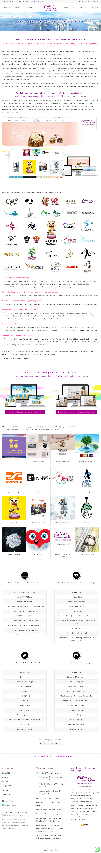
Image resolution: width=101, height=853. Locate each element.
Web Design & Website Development (24, 583)
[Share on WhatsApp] (48, 743)
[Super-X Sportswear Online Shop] (14, 478)
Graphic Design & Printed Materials (25, 663)
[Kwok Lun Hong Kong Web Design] (50, 7)
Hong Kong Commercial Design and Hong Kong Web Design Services (48, 819)
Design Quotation (8, 1)
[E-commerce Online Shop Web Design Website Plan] (76, 395)
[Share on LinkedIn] (56, 743)
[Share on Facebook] (40, 743)
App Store (9, 801)
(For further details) (17, 815)
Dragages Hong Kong (38, 522)
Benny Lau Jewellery (14, 554)
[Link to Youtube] (91, 1)
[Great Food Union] (62, 478)
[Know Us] (83, 5)
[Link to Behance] (88, 1)
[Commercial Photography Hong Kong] (76, 655)
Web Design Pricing (23, 1)
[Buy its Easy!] (38, 539)
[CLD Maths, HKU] (14, 446)
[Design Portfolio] (69, 5)
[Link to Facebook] (79, 1)
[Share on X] (44, 743)
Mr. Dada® (14, 522)
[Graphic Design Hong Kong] (25, 655)
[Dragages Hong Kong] (38, 508)
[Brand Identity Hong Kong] (76, 575)
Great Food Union (62, 493)
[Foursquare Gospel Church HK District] (87, 446)
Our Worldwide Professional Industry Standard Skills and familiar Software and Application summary (50, 376)
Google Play (10, 805)
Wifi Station (87, 522)
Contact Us (6, 794)
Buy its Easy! (38, 554)
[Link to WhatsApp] (97, 1)
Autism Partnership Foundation (87, 493)
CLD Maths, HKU (14, 461)
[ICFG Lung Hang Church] (87, 539)
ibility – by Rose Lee (62, 461)
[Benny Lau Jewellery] (14, 539)
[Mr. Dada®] (14, 508)
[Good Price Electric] (38, 446)
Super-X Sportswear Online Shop (14, 493)
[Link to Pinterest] (85, 1)
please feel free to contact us (36, 354)
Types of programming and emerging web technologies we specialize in (49, 836)
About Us (5, 777)
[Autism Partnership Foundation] (87, 478)
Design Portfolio (8, 786)
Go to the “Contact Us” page (16, 358)
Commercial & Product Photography (76, 663)
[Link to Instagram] (82, 1)
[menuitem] (7, 5)
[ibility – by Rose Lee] (62, 446)
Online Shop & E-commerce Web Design (50, 798)
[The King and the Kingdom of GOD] (62, 508)
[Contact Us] (94, 5)
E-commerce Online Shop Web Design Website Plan (74, 295)
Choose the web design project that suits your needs (51, 778)
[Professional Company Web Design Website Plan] (25, 395)
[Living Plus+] (38, 478)
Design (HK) (6, 773)
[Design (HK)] (7, 5)
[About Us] (18, 5)
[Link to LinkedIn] (94, 1)
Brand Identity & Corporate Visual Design (76, 583)
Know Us (5, 790)
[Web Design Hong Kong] (25, 575)
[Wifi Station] (87, 508)
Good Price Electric (38, 461)
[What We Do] (30, 5)
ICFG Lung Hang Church (87, 554)
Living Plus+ (38, 493)
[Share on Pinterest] (52, 743)
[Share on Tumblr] (60, 743)
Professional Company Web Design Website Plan (34, 295)
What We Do (6, 781)
